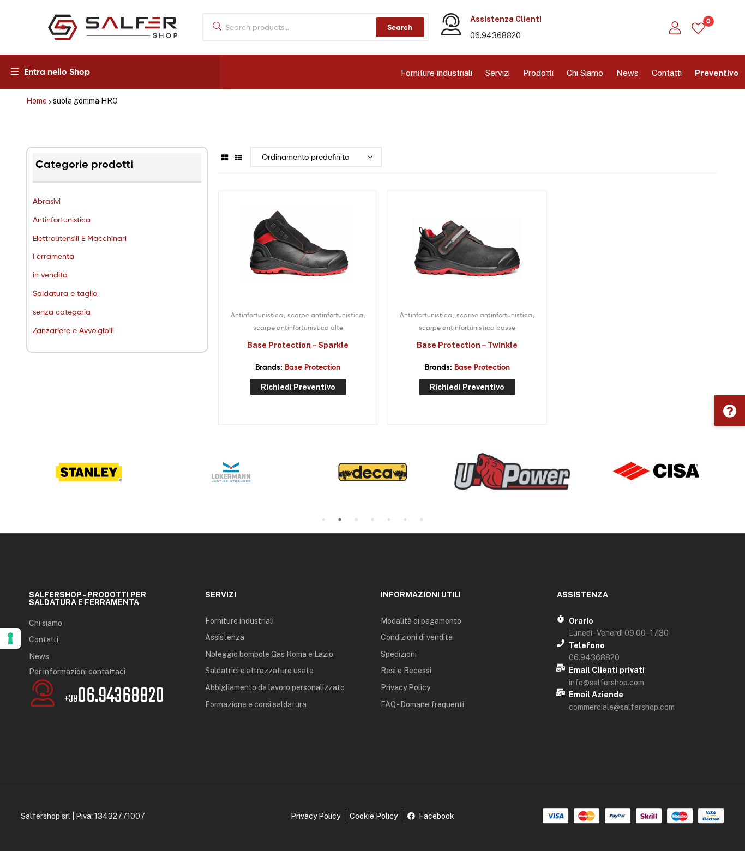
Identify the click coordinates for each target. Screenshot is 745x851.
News (627, 72)
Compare (297, 251)
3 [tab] (356, 519)
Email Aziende (596, 694)
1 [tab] (323, 519)
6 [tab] (405, 519)
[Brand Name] (89, 472)
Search (399, 27)
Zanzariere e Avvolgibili (73, 330)
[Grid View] (225, 157)
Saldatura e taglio (65, 293)
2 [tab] (339, 519)
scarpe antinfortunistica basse (467, 327)
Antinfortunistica (62, 219)
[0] (698, 27)
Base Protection (312, 367)
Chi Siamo (585, 72)
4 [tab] (372, 519)
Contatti (667, 72)
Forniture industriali (436, 72)
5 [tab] (388, 519)
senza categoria (62, 311)
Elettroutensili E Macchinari (80, 238)
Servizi (497, 72)
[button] (729, 410)
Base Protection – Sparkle (298, 345)
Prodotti (538, 72)
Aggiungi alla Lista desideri (271, 251)
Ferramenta (53, 256)
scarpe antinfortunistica (325, 315)
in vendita (50, 274)
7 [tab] (421, 519)
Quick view (324, 251)
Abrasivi (47, 201)
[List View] (238, 157)
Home (36, 100)
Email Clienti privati (607, 670)
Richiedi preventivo (298, 387)
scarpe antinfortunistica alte (298, 327)
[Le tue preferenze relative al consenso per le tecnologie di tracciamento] (10, 638)
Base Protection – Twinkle (467, 345)
